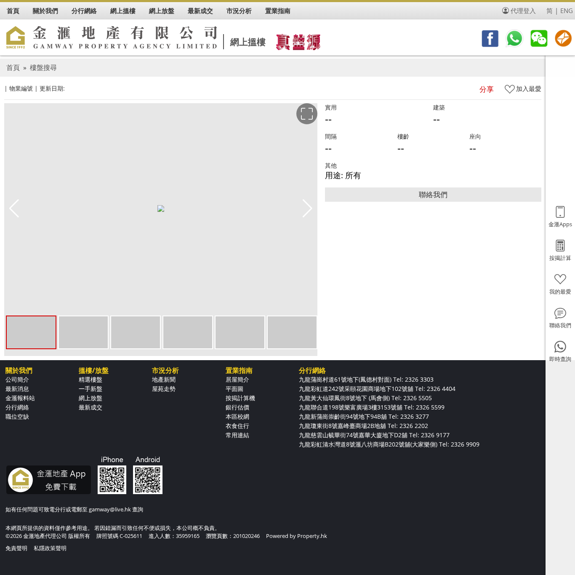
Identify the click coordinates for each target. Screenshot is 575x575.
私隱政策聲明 (50, 548)
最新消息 (17, 389)
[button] (307, 208)
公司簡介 (17, 379)
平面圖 (234, 389)
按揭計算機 (240, 398)
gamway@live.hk (110, 509)
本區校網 (237, 416)
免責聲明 (16, 548)
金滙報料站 (20, 398)
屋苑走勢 (164, 389)
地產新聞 (164, 379)
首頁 (13, 67)
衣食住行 (237, 426)
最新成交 (90, 407)
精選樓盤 (90, 379)
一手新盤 (90, 389)
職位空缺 (17, 416)
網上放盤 (90, 398)
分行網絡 (17, 407)
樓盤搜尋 (43, 67)
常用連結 (237, 435)
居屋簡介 (237, 379)
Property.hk (312, 536)
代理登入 (523, 10)
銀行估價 (237, 407)
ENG (566, 10)
